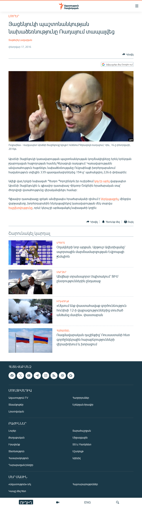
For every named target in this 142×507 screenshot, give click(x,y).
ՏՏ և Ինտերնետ (81, 444)
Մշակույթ (77, 451)
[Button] (127, 54)
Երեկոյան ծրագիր (82, 404)
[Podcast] (62, 375)
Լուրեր (14, 16)
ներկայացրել (109, 199)
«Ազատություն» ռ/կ (20, 484)
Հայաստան (63, 330)
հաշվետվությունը (21, 207)
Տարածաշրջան (81, 430)
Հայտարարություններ (85, 484)
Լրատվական (16, 411)
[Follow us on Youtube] (28, 375)
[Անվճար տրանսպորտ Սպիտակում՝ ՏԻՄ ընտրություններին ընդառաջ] (30, 282)
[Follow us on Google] (70, 375)
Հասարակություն (18, 458)
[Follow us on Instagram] (45, 375)
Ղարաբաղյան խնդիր (21, 465)
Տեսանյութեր (16, 404)
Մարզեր (61, 272)
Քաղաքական (16, 437)
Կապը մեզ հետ (17, 491)
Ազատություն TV (18, 397)
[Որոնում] (117, 502)
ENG (87, 502)
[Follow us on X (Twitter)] (20, 375)
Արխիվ (76, 458)
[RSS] (54, 375)
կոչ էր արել (101, 181)
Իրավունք (63, 301)
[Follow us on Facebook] (12, 375)
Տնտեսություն (16, 451)
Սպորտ (61, 242)
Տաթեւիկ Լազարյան (20, 39)
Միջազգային (79, 437)
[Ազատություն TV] (57, 502)
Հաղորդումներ (80, 397)
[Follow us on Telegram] (37, 375)
